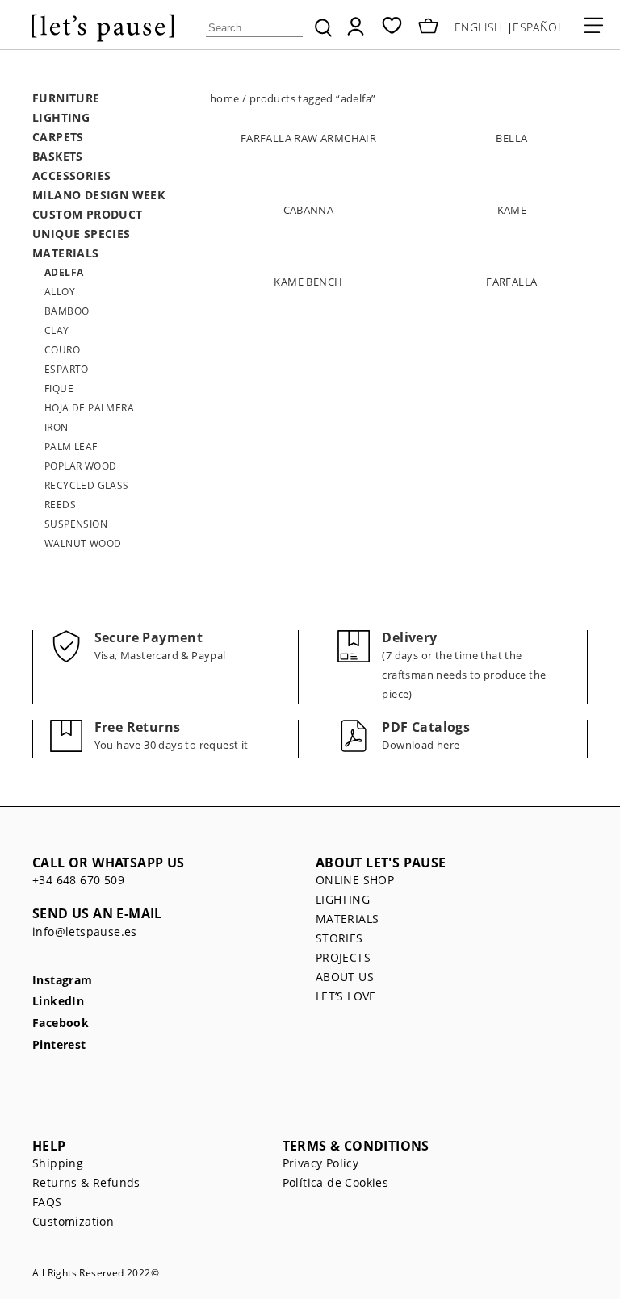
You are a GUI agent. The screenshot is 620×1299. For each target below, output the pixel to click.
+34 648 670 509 (78, 880)
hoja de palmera (89, 408)
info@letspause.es (84, 931)
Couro (62, 350)
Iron (56, 427)
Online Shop (355, 880)
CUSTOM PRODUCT (87, 214)
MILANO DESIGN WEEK (98, 195)
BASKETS (57, 156)
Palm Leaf (71, 446)
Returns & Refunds (86, 1182)
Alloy (59, 292)
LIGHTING (61, 117)
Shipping (57, 1163)
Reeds (60, 505)
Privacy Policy (321, 1163)
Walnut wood (82, 543)
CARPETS (58, 136)
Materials (347, 918)
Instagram (62, 981)
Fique (58, 388)
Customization (73, 1221)
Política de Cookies (336, 1182)
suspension (75, 524)
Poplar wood (80, 466)
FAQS (47, 1201)
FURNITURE (66, 98)
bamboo (66, 311)
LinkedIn (58, 1002)
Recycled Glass (86, 485)
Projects (343, 957)
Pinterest (59, 1045)
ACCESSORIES (71, 175)
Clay (56, 330)
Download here (420, 744)
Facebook (60, 1023)
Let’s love (346, 996)
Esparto (66, 369)
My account (356, 26)
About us (345, 976)
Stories (339, 938)
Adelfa (63, 272)
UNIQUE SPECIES (81, 233)
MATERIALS (65, 253)
